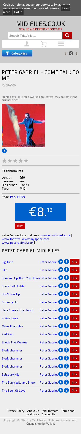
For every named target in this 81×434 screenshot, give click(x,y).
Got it (18, 12)
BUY (20, 226)
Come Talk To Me (13, 286)
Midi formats (50, 410)
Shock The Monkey (14, 342)
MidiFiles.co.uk (40, 23)
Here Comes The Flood (17, 310)
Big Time (7, 262)
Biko (4, 270)
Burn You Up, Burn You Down (21, 278)
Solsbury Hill (10, 374)
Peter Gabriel (49, 262)
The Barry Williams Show (19, 382)
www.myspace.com (35, 239)
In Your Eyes (10, 318)
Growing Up (9, 302)
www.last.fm (11, 239)
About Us (33, 410)
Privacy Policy (15, 410)
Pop (12, 197)
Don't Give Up (11, 294)
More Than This (12, 326)
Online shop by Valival (40, 423)
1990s (21, 197)
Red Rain (7, 334)
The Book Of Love (13, 390)
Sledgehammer (12, 350)
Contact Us (49, 414)
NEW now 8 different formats (40, 29)
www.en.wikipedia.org (55, 235)
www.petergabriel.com (17, 242)
